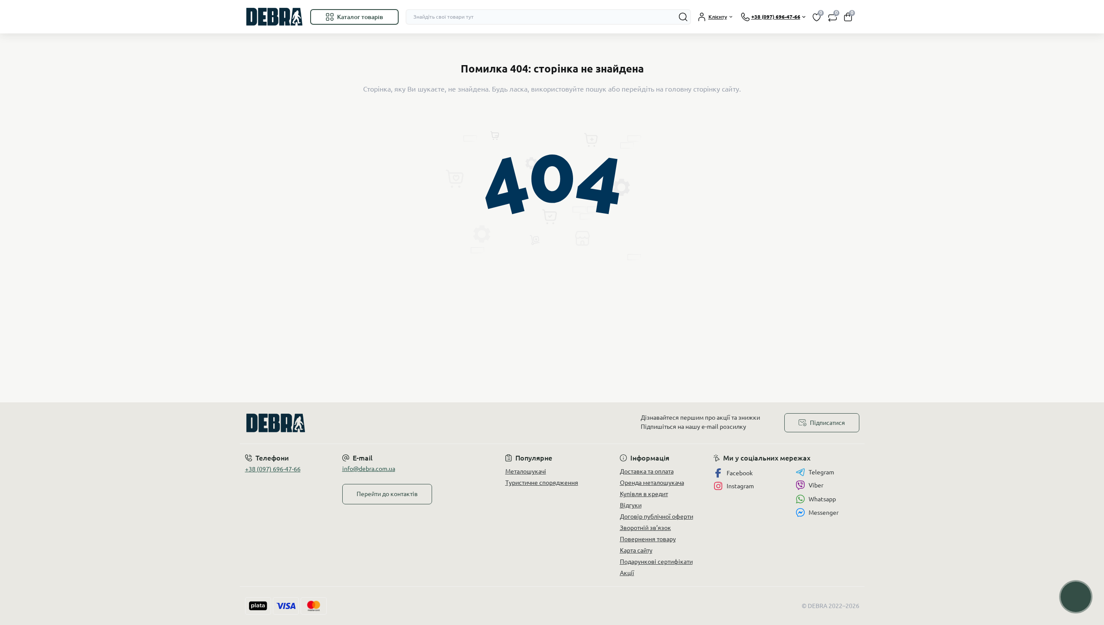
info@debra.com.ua (368, 468)
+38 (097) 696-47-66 (273, 469)
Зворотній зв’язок (645, 527)
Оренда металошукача (652, 482)
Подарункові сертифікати (656, 561)
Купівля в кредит (644, 493)
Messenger (824, 512)
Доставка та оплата (647, 471)
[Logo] (274, 16)
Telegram (821, 472)
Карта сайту (636, 550)
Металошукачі (525, 471)
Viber (816, 485)
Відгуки (631, 505)
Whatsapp (822, 499)
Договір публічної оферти (656, 516)
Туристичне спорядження (541, 482)
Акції (627, 572)
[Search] (683, 17)
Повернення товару (648, 539)
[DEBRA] (396, 423)
